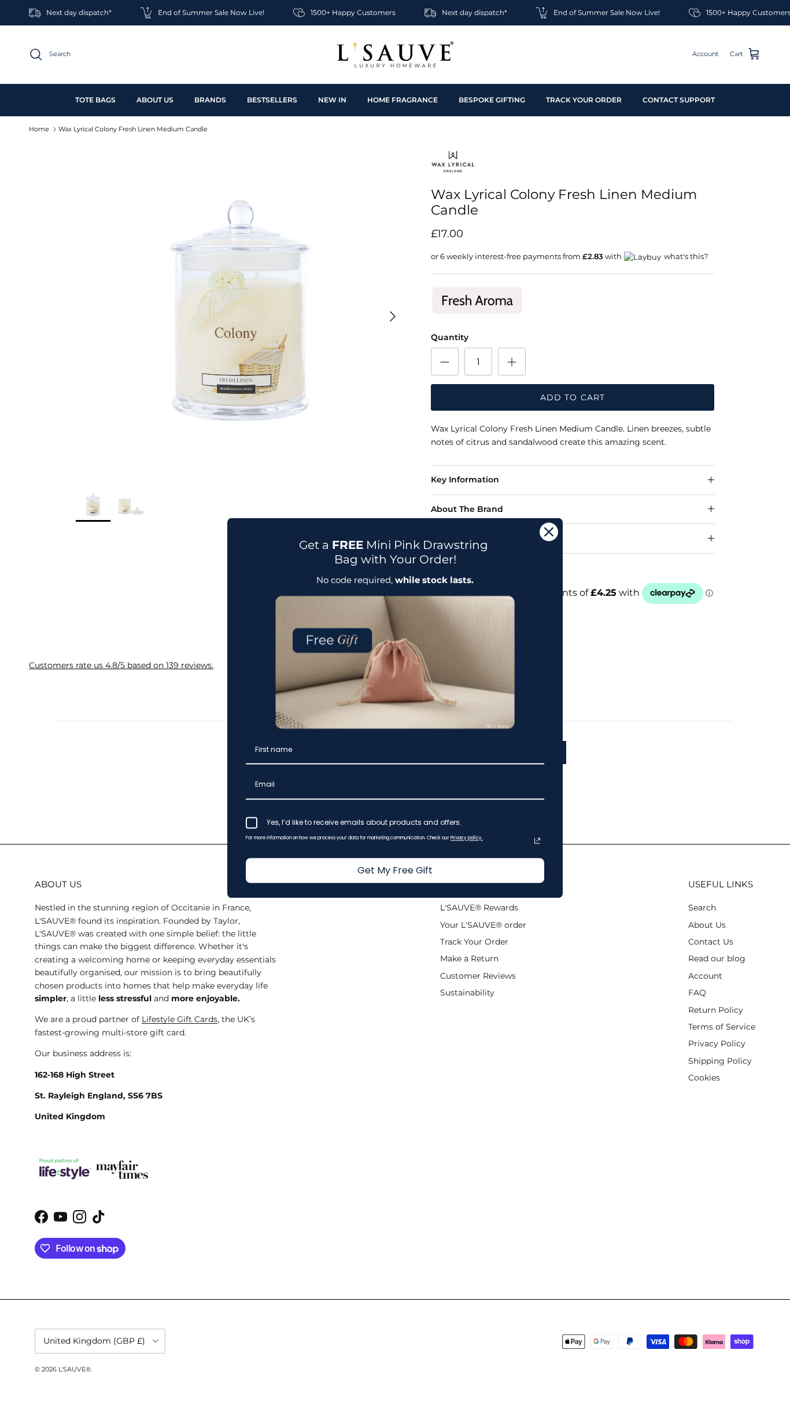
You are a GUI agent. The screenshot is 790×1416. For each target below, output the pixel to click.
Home (39, 129)
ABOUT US (154, 99)
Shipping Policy (720, 1061)
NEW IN (332, 99)
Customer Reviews (478, 976)
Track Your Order (474, 941)
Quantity (449, 337)
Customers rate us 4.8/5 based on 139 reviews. (121, 665)
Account (705, 976)
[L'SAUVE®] (395, 54)
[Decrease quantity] (445, 361)
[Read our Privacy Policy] (537, 840)
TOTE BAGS (95, 99)
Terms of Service (721, 1027)
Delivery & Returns (470, 538)
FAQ (697, 992)
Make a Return (469, 958)
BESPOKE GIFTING (492, 99)
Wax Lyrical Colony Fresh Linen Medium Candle (133, 129)
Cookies (704, 1077)
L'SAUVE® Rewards (479, 907)
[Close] (549, 531)
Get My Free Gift (395, 870)
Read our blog (716, 958)
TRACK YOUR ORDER (584, 99)
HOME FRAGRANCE (402, 99)
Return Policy (715, 1010)
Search (702, 907)
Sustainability (467, 992)
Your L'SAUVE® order (483, 925)
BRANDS (210, 99)
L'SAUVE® (74, 1369)
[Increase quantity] (512, 361)
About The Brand (467, 509)
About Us (707, 925)
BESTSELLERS (272, 99)
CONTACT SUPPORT (679, 99)
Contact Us (710, 941)
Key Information (465, 479)
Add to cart (572, 397)
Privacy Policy (716, 1043)
